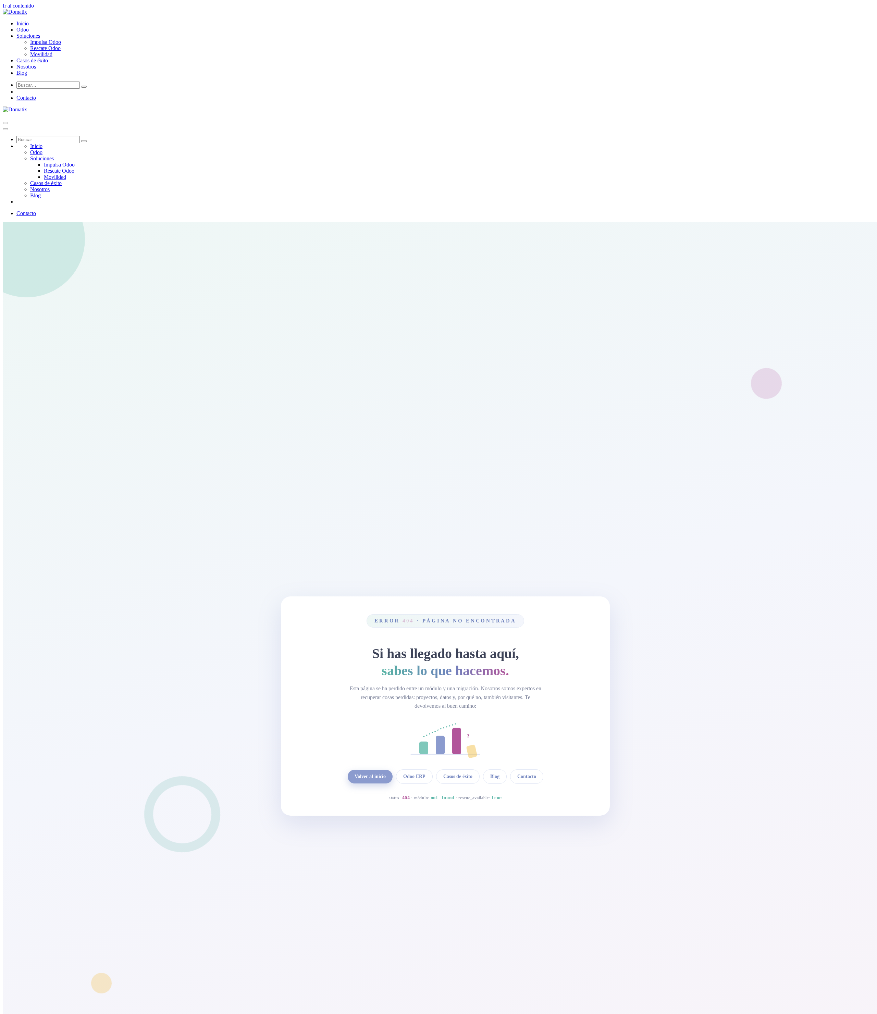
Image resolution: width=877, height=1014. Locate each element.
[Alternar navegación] (5, 123)
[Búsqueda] (84, 87)
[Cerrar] (5, 129)
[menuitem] (22, 23)
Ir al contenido (18, 6)
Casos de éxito (457, 776)
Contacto (26, 98)
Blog (494, 776)
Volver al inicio (370, 776)
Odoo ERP (414, 776)
